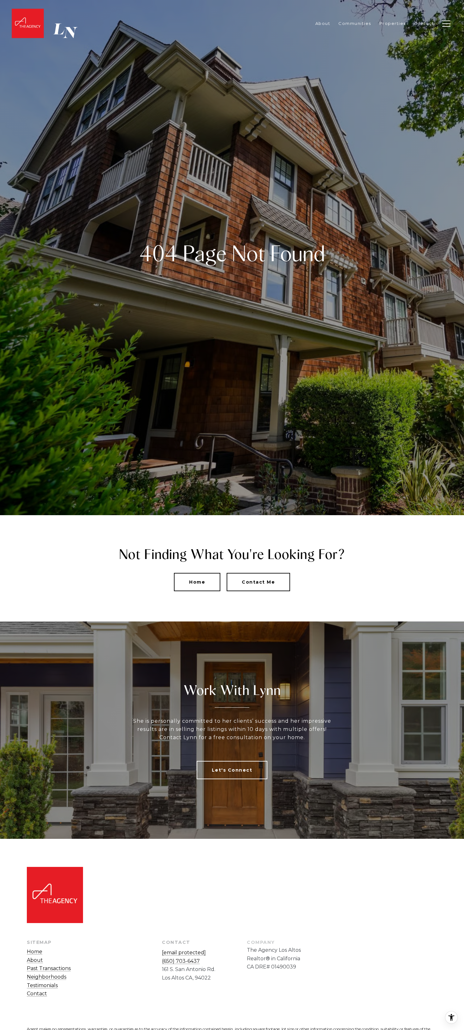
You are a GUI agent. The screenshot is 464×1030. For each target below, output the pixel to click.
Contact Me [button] (258, 582)
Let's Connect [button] (232, 770)
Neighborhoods (46, 977)
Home (197, 582)
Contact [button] (37, 994)
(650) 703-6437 (181, 961)
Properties (392, 23)
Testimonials (42, 985)
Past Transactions (49, 968)
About (35, 960)
